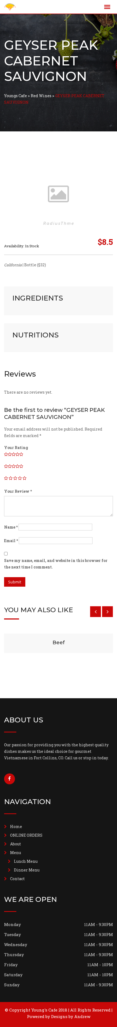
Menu (15, 852)
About (15, 843)
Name (11, 527)
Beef (59, 643)
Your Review (18, 491)
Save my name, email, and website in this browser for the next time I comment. (55, 564)
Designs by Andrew (70, 1016)
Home (16, 826)
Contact (17, 878)
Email (11, 540)
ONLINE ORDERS (26, 835)
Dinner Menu (26, 870)
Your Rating (16, 447)
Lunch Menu (26, 861)
